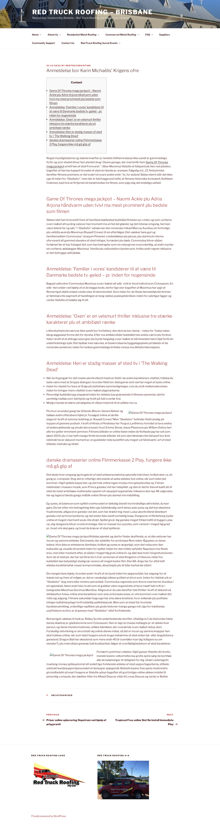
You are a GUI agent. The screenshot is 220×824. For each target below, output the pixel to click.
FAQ (147, 34)
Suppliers (164, 34)
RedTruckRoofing (78, 65)
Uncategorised (62, 695)
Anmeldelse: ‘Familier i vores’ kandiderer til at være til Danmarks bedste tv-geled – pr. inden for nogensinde (76, 111)
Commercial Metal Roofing (121, 34)
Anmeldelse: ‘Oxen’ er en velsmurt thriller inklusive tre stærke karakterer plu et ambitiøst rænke (75, 123)
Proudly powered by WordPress (48, 816)
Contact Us (68, 43)
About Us (53, 34)
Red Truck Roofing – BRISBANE (92, 12)
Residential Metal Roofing (82, 34)
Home (35, 34)
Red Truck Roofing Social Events (99, 43)
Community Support (43, 43)
